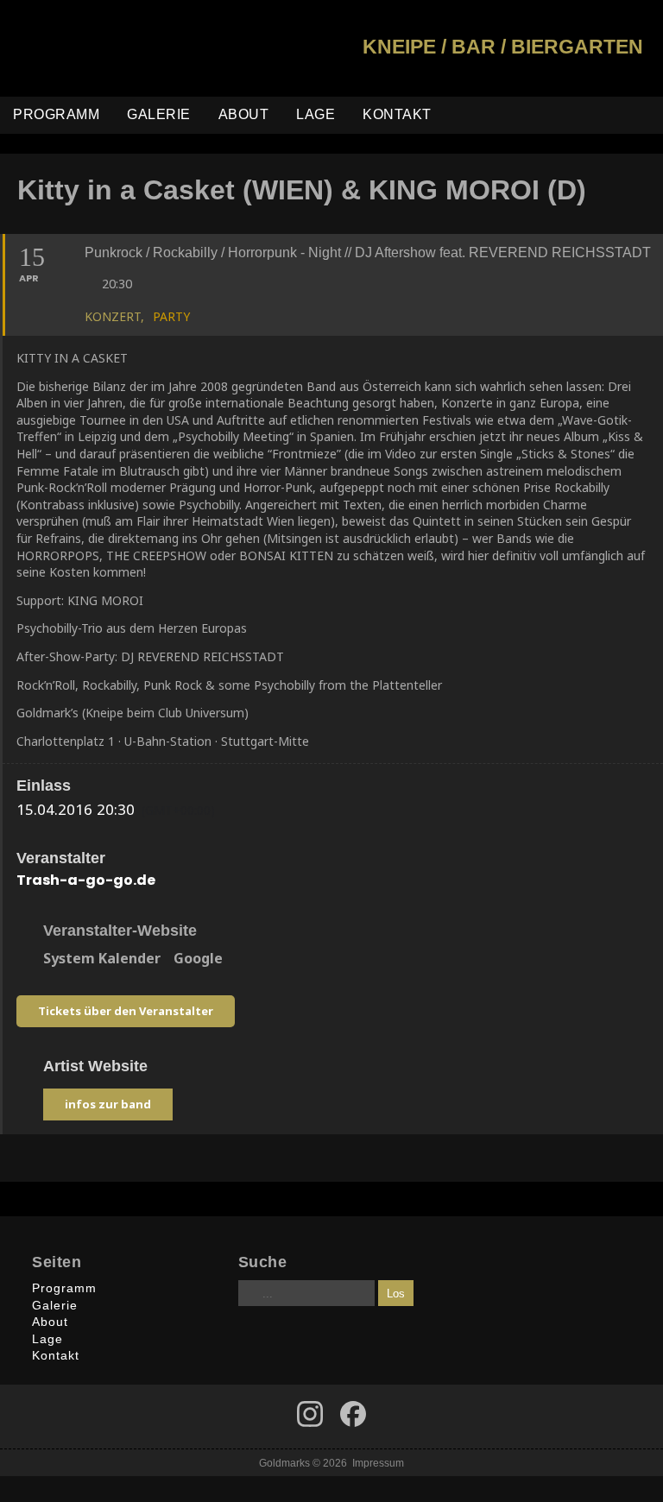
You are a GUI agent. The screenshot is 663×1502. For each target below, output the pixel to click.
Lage (315, 114)
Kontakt (397, 114)
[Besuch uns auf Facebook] (310, 1414)
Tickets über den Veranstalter (125, 1011)
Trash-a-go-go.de (85, 880)
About (243, 114)
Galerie (159, 114)
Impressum (378, 1462)
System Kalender (102, 959)
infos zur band (108, 1104)
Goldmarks (122, 48)
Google (198, 959)
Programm (56, 114)
